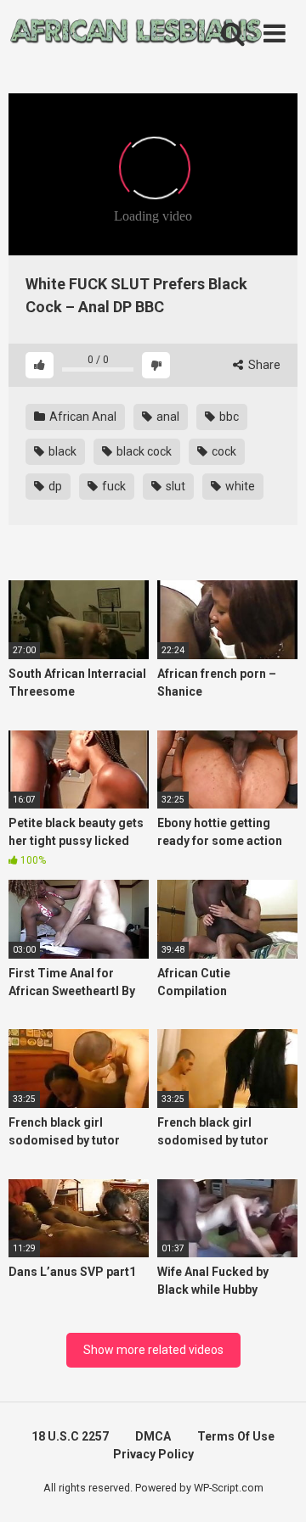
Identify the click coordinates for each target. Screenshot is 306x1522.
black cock (143, 451)
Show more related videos (153, 1350)
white (239, 486)
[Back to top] (275, 1487)
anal (166, 416)
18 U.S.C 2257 (70, 1436)
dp (54, 486)
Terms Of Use (236, 1436)
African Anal (81, 416)
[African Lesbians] (136, 34)
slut (174, 486)
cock (222, 451)
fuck (112, 486)
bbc (228, 416)
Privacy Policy (153, 1454)
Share (263, 365)
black (61, 451)
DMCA (153, 1436)
